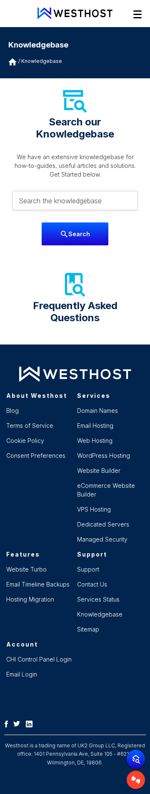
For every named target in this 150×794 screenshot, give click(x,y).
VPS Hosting (94, 509)
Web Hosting (94, 440)
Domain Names (97, 410)
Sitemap (88, 629)
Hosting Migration (30, 599)
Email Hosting (95, 425)
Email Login (21, 674)
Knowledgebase (41, 61)
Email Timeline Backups (38, 584)
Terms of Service (29, 425)
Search (79, 233)
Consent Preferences (35, 455)
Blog (12, 410)
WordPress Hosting (103, 455)
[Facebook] (8, 723)
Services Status (98, 599)
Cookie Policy (25, 440)
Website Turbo (26, 569)
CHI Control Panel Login (39, 659)
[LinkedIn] (31, 723)
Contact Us (92, 584)
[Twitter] (18, 723)
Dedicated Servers (103, 524)
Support (88, 569)
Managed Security (102, 539)
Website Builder (98, 470)
